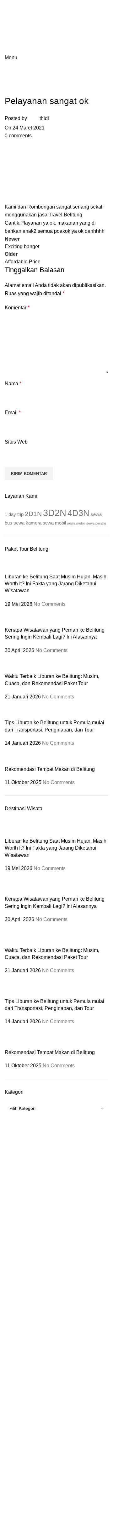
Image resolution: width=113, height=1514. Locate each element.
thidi (44, 118)
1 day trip (14, 514)
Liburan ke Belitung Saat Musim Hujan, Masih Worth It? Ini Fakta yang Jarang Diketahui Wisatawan (55, 584)
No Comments (50, 604)
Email (13, 412)
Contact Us (56, 1390)
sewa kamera (27, 522)
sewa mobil (54, 522)
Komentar (17, 307)
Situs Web (16, 441)
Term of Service (48, 1382)
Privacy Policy (85, 1382)
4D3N (78, 513)
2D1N (33, 513)
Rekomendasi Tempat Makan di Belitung (50, 769)
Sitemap (18, 1382)
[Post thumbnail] (12, 565)
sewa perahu (96, 523)
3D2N (54, 513)
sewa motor (76, 523)
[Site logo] (32, 10)
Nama (13, 383)
